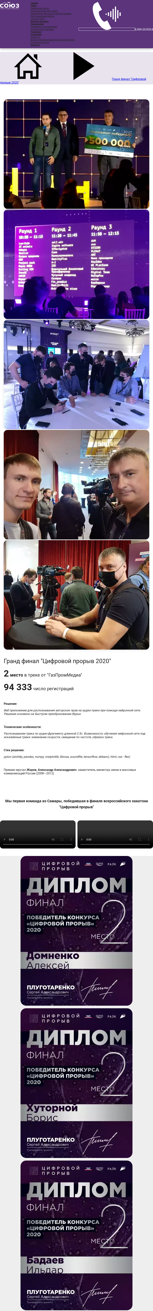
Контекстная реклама (42, 29)
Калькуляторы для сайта (44, 11)
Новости (35, 37)
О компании (36, 34)
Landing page (37, 19)
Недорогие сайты (40, 8)
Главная (34, 3)
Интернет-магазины (40, 21)
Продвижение (37, 24)
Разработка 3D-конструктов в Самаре (51, 13)
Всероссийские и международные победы (53, 40)
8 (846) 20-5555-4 (144, 29)
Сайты (34, 5)
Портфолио (36, 32)
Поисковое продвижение (44, 26)
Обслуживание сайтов (42, 16)
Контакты (35, 45)
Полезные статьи (40, 42)
